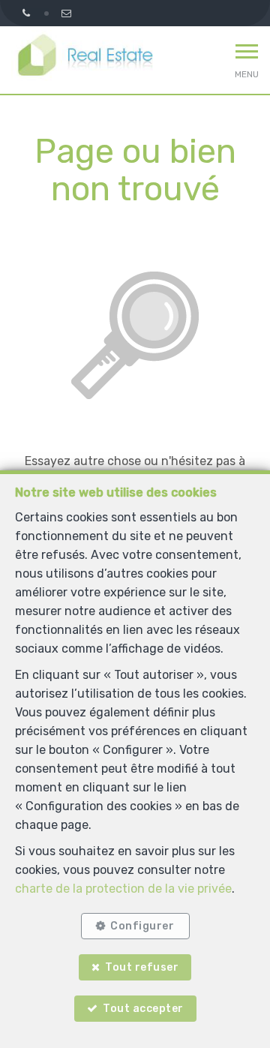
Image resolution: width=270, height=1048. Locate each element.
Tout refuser (141, 967)
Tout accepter (143, 1008)
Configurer (142, 926)
